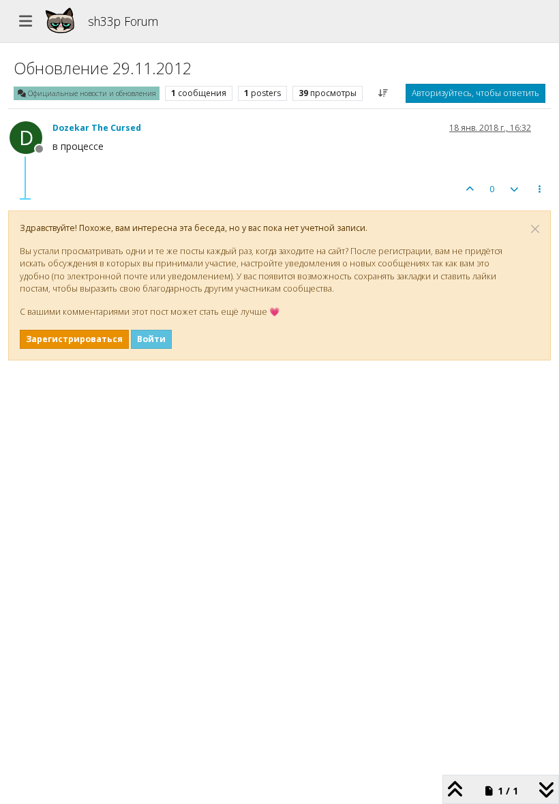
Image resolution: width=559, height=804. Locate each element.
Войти (151, 339)
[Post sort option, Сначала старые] (383, 93)
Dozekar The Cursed (96, 128)
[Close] (535, 229)
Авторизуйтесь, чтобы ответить (475, 93)
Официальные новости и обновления (91, 93)
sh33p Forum (123, 21)
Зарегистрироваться (74, 339)
